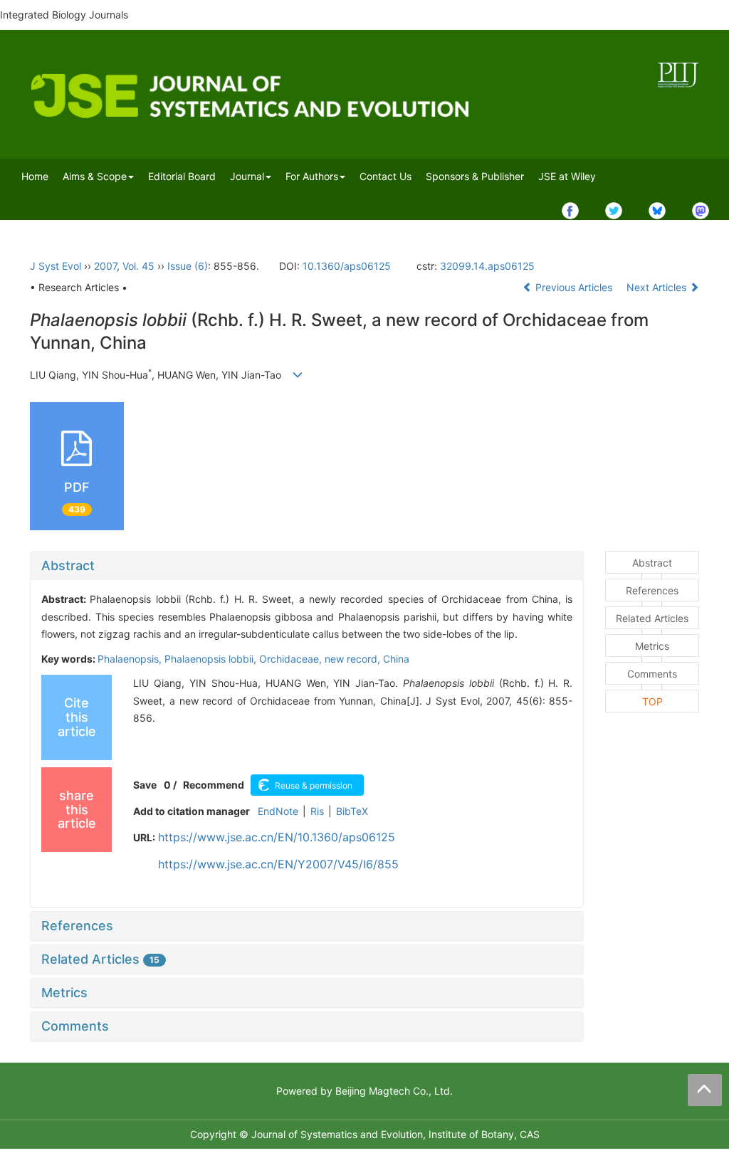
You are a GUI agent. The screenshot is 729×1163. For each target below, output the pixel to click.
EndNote (278, 811)
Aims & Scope (95, 176)
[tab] (307, 566)
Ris (317, 811)
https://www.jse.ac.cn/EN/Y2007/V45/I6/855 (278, 864)
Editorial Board (182, 176)
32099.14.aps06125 (487, 266)
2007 (105, 266)
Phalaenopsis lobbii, (211, 659)
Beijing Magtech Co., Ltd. (394, 1091)
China (396, 659)
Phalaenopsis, (131, 659)
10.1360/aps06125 (347, 266)
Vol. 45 (138, 266)
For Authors (311, 176)
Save (145, 785)
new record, (354, 659)
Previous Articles (574, 287)
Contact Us (385, 176)
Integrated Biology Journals (64, 15)
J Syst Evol (55, 266)
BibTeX (352, 811)
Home (34, 176)
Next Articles (657, 287)
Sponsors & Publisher (475, 176)
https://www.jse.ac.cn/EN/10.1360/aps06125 (276, 837)
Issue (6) (187, 266)
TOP (652, 701)
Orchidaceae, (292, 659)
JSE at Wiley (567, 176)
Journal (247, 176)
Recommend (213, 785)
